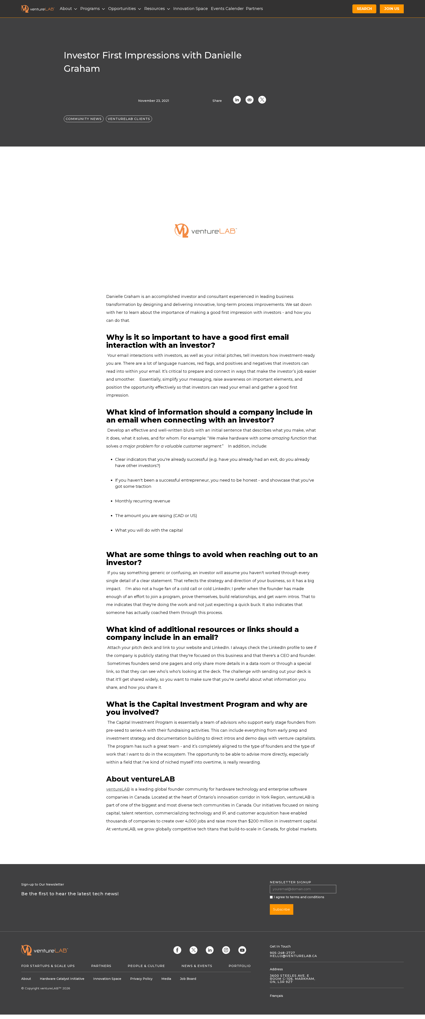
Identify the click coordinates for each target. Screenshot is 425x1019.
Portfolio (240, 965)
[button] (69, 9)
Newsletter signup (290, 882)
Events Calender (227, 8)
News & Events (197, 965)
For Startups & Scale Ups (48, 965)
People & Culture (146, 965)
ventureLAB (118, 789)
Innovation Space (190, 8)
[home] (40, 9)
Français (276, 995)
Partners (101, 965)
